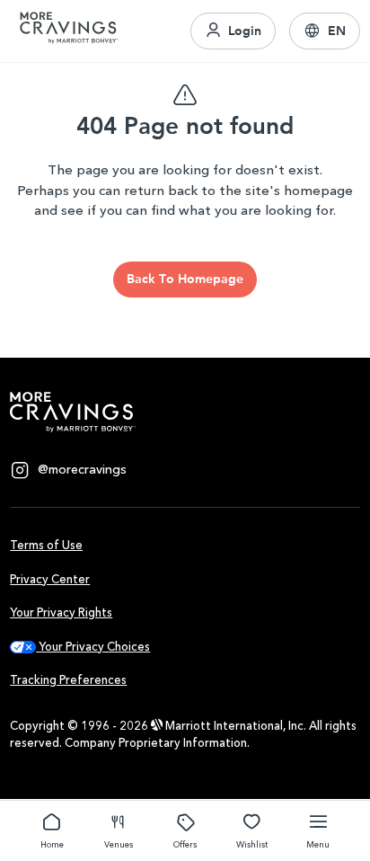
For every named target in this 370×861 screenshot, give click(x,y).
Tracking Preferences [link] (68, 680)
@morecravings (82, 469)
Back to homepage (185, 278)
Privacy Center (50, 579)
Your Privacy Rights (61, 612)
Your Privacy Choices (93, 646)
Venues (118, 844)
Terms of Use (46, 545)
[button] (324, 31)
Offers (185, 844)
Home (52, 844)
